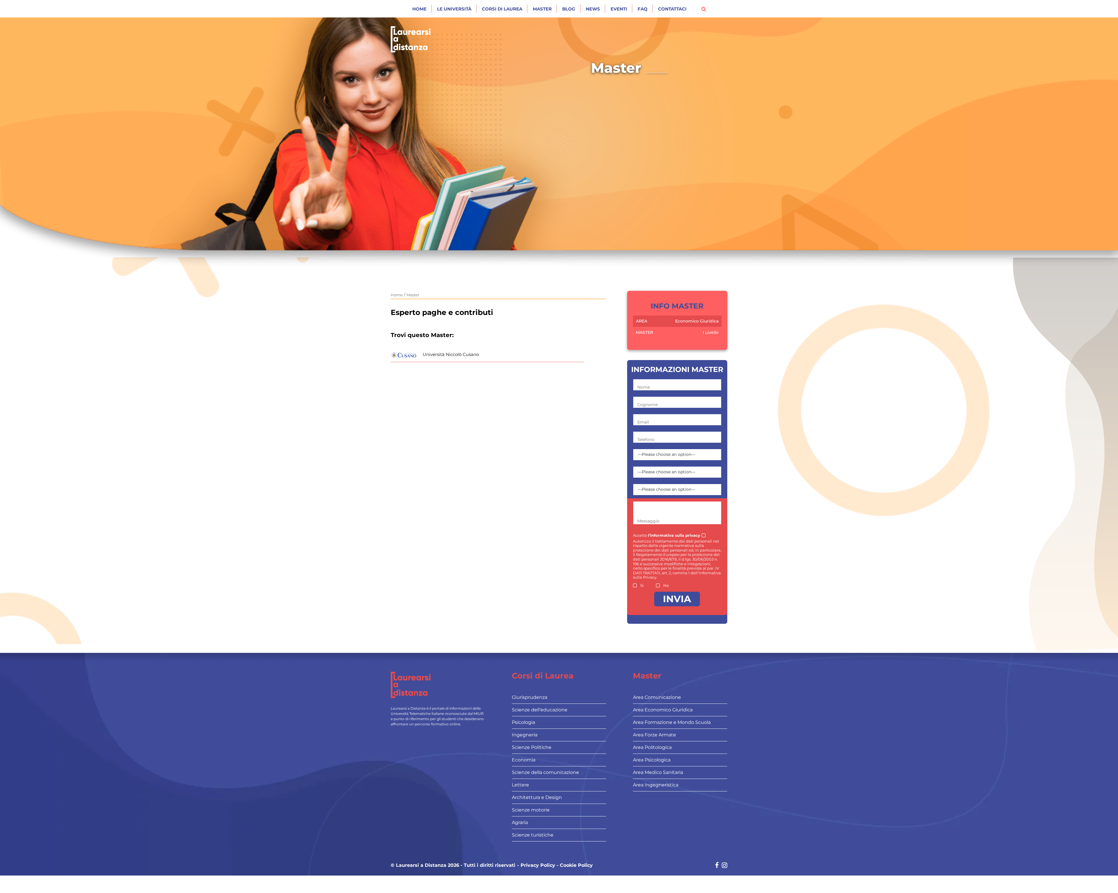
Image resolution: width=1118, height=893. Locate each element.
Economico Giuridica (697, 321)
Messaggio (648, 521)
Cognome (647, 405)
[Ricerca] (703, 8)
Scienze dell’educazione (539, 710)
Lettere (520, 785)
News (593, 9)
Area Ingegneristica (655, 785)
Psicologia (523, 722)
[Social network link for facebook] (717, 866)
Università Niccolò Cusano (451, 354)
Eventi (619, 9)
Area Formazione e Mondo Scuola (672, 722)
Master (542, 9)
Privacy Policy (538, 865)
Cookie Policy (576, 865)
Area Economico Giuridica (663, 710)
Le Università (454, 9)
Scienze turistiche (532, 835)
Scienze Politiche (531, 747)
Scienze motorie (531, 810)
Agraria (520, 822)
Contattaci (672, 9)
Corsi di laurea (502, 9)
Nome (643, 387)
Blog (568, 9)
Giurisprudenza (529, 697)
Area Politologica (652, 747)
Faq (643, 9)
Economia (523, 760)
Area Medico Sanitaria (658, 772)
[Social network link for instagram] (724, 866)
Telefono (645, 439)
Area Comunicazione (657, 697)
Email (643, 422)
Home (419, 9)
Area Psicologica (652, 760)
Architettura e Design (537, 797)
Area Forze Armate (654, 735)
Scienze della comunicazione (545, 772)
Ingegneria (524, 735)
